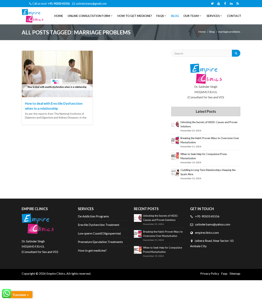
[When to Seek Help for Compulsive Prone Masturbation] (175, 156)
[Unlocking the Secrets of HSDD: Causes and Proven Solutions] (175, 124)
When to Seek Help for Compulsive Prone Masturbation (203, 156)
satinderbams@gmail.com (91, 3)
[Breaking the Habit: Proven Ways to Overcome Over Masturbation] (175, 140)
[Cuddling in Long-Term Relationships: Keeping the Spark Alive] (175, 172)
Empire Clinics (55, 273)
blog (212, 31)
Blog (175, 15)
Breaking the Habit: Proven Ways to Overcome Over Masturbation (209, 140)
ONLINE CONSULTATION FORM (88, 15)
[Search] (236, 53)
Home (58, 15)
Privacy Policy (209, 273)
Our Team (191, 15)
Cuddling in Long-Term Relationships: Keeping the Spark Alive (208, 172)
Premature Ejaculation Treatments (100, 242)
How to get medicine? (134, 15)
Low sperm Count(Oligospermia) (99, 233)
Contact (234, 15)
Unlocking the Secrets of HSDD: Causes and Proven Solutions (208, 124)
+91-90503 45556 (206, 216)
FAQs (160, 15)
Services (213, 15)
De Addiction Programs (93, 216)
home (202, 31)
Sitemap (235, 273)
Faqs (224, 273)
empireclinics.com (206, 232)
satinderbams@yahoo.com (212, 224)
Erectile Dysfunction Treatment (98, 224)
